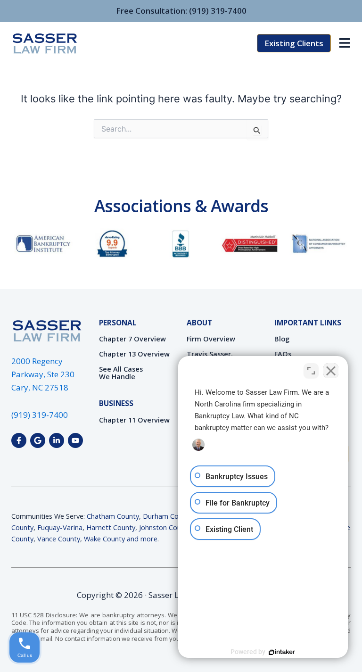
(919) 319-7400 (218, 10)
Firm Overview (211, 338)
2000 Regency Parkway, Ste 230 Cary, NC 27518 (42, 374)
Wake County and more (120, 538)
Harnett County (110, 527)
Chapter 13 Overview (134, 353)
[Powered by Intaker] (282, 652)
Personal (118, 322)
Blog (281, 338)
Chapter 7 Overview (132, 338)
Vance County (58, 538)
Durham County (167, 516)
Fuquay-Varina (59, 527)
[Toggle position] (311, 370)
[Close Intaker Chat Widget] (330, 370)
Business (116, 403)
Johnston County (165, 527)
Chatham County (113, 516)
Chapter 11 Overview (134, 419)
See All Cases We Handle (121, 372)
